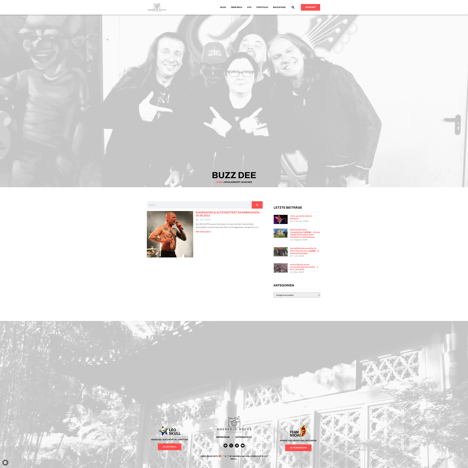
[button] (293, 7)
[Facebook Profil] (225, 445)
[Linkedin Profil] (237, 445)
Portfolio (262, 7)
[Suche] (257, 205)
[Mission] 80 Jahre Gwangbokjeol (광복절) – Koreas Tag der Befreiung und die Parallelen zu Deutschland (305, 233)
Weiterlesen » (203, 232)
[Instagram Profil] (231, 445)
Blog (223, 7)
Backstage (279, 7)
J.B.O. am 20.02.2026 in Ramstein (301, 217)
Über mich (236, 7)
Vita (249, 7)
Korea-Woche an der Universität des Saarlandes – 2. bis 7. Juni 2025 (304, 267)
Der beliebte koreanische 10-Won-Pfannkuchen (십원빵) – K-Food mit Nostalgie (305, 250)
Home (219, 182)
